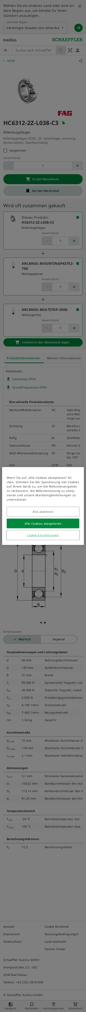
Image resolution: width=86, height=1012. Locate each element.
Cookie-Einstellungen (43, 535)
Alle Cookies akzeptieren (43, 524)
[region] (43, 506)
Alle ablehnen (43, 512)
